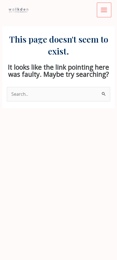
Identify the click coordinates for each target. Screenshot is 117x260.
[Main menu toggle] (104, 10)
